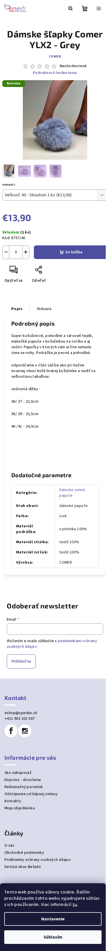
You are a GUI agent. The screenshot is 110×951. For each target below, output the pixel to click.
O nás (9, 845)
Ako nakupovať (18, 773)
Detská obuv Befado (23, 867)
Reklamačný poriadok (24, 787)
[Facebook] (11, 730)
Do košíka (73, 252)
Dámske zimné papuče (72, 492)
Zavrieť (57, 272)
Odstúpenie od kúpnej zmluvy (31, 794)
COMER (55, 56)
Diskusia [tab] (44, 309)
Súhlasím (52, 937)
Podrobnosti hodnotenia (55, 73)
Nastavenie (53, 919)
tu (74, 904)
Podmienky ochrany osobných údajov (38, 860)
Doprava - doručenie (23, 780)
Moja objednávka (20, 808)
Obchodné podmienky (24, 853)
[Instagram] (24, 730)
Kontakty (13, 801)
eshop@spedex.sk (21, 713)
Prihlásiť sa (21, 661)
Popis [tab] (17, 309)
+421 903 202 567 (20, 718)
